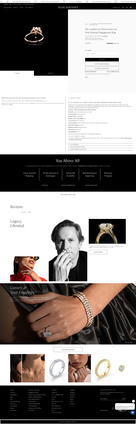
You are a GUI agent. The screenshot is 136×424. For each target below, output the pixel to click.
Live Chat (54, 397)
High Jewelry (29, 7)
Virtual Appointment (29, 4)
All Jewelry (31, 410)
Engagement (8, 7)
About (22, 7)
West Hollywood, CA (57, 401)
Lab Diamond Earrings (34, 403)
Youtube (72, 403)
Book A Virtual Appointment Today (79, 1)
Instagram (72, 392)
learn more (98, 252)
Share (86, 77)
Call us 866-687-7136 (113, 71)
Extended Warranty (15, 401)
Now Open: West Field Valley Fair (107, 1)
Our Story (12, 392)
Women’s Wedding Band (35, 397)
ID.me (53, 410)
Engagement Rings (33, 392)
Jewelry (15, 7)
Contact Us (54, 392)
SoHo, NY (54, 403)
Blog (11, 397)
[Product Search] (123, 7)
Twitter (71, 399)
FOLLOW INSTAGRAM (68, 350)
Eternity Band (32, 401)
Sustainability (13, 394)
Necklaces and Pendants (35, 408)
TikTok (71, 401)
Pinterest (72, 397)
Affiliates (12, 408)
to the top (128, 342)
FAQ (11, 104)
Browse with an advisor (102, 68)
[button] (33, 368)
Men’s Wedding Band (34, 399)
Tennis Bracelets (33, 406)
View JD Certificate (56, 412)
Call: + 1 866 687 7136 (57, 394)
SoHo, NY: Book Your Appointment (27, 1)
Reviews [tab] (24, 212)
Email (53, 399)
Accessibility (13, 406)
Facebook (72, 394)
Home (86, 24)
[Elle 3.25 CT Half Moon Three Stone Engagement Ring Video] (34, 37)
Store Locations (18, 4)
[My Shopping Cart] (130, 7)
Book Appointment (90, 71)
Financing (12, 403)
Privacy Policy (13, 419)
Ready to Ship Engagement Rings (37, 394)
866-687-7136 (7, 4)
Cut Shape (88, 50)
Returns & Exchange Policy (105, 73)
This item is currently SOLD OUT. (68, 422)
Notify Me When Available (102, 64)
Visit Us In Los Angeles (53, 1)
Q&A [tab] (29, 212)
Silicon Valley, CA (56, 406)
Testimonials (13, 410)
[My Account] (127, 7)
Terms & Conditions (24, 419)
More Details (87, 42)
